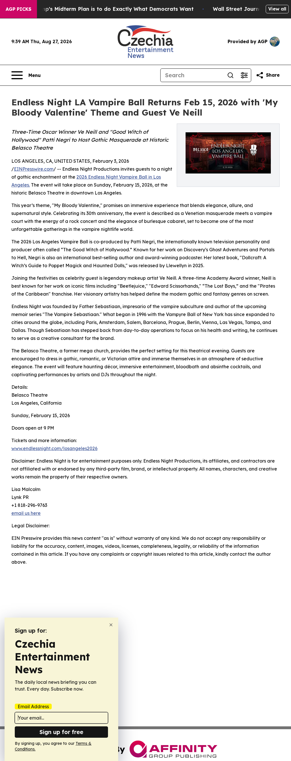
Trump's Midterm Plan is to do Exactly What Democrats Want (113, 9)
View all (277, 9)
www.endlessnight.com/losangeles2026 (54, 448)
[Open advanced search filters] (244, 75)
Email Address (33, 706)
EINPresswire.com (33, 169)
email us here (26, 513)
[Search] (230, 75)
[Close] (111, 625)
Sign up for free (61, 731)
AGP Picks (18, 9)
